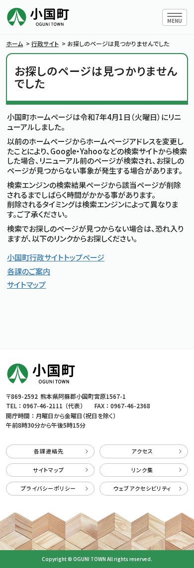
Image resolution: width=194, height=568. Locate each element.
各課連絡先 (49, 451)
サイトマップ (26, 284)
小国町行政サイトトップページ (55, 257)
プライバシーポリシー (48, 488)
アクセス (142, 451)
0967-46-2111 (43, 405)
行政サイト (45, 43)
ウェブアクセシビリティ (142, 488)
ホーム (14, 43)
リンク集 (142, 470)
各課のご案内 (28, 271)
